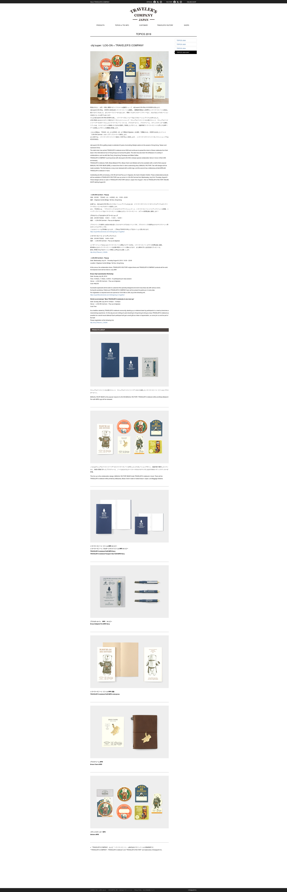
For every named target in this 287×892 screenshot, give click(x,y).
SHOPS (186, 25)
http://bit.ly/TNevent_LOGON (98, 252)
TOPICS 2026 (181, 40)
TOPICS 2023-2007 (183, 52)
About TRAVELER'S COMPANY (99, 2)
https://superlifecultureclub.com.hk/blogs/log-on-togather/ (107, 232)
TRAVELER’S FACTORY (165, 25)
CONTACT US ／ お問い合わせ (98, 890)
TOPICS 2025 (181, 44)
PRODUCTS (100, 25)
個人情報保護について (148, 890)
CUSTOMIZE (143, 25)
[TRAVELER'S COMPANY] (143, 14)
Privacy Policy (137, 890)
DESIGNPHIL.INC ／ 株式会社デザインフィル (120, 890)
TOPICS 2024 (181, 48)
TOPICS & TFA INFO (122, 25)
